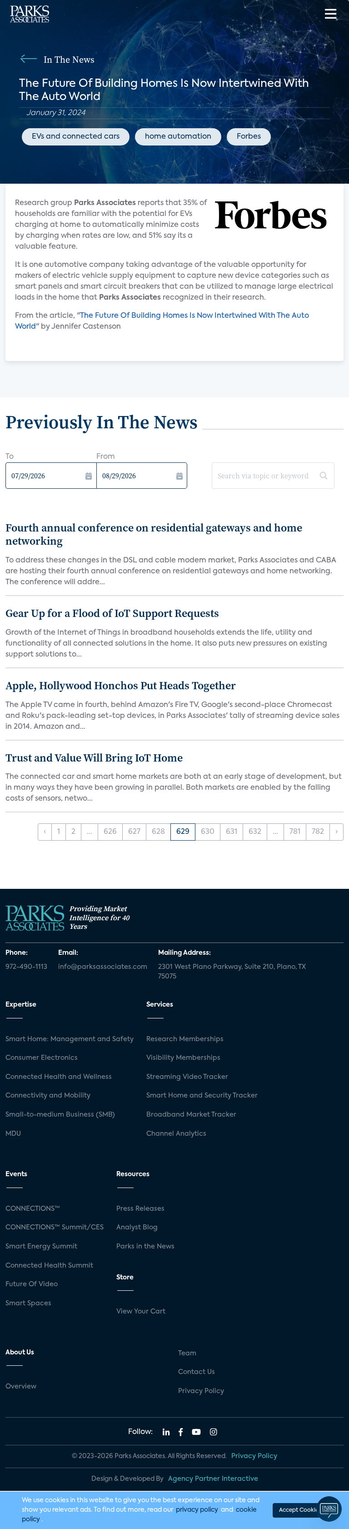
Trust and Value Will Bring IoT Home (94, 757)
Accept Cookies (300, 1510)
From (105, 457)
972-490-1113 (26, 967)
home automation (178, 136)
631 (231, 832)
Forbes (249, 136)
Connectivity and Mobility (47, 1096)
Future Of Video (31, 1284)
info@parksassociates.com (102, 967)
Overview (20, 1387)
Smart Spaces (28, 1303)
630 (207, 832)
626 (110, 832)
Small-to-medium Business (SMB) (60, 1115)
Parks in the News (145, 1246)
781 (294, 832)
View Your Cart (140, 1311)
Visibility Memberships (183, 1058)
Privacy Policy (201, 1391)
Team (187, 1353)
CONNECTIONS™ (32, 1209)
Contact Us (196, 1372)
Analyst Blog (137, 1227)
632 (255, 832)
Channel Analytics (176, 1134)
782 (318, 832)
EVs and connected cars (76, 136)
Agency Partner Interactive (213, 1479)
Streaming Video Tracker (187, 1077)
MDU (13, 1134)
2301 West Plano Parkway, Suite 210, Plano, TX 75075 (232, 972)
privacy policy (196, 1510)
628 (158, 832)
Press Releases (140, 1209)
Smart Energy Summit (41, 1246)
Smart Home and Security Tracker (202, 1096)
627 (134, 832)
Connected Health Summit (49, 1266)
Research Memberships (185, 1039)
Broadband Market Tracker (191, 1115)
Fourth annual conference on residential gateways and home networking (153, 534)
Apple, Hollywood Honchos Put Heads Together (120, 685)
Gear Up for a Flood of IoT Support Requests (112, 613)
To (9, 457)
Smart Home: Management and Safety (69, 1039)
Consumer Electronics (41, 1058)
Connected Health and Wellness (58, 1077)
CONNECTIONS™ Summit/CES (54, 1227)
